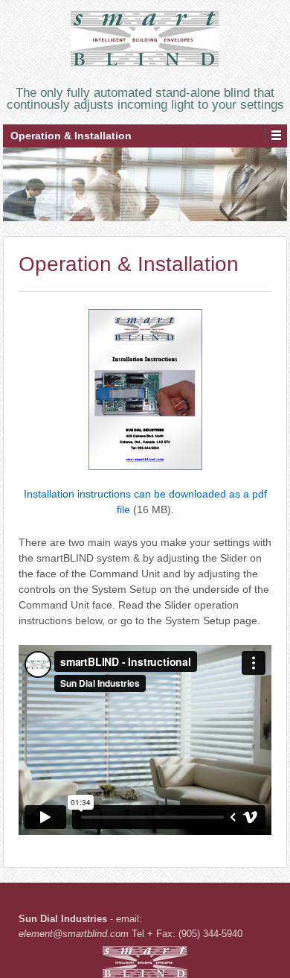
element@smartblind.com (74, 933)
